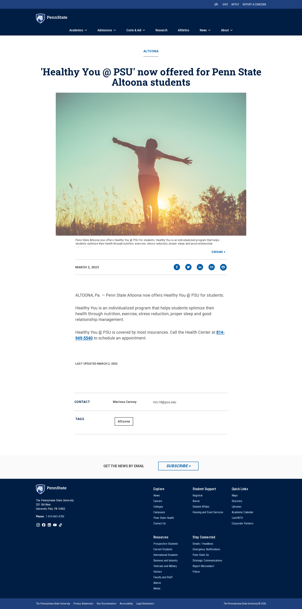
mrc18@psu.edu (164, 402)
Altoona (151, 51)
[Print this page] (223, 267)
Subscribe (177, 466)
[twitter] (188, 267)
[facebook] (177, 267)
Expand (217, 252)
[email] (211, 267)
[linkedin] (200, 267)
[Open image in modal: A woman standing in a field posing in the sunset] (151, 164)
